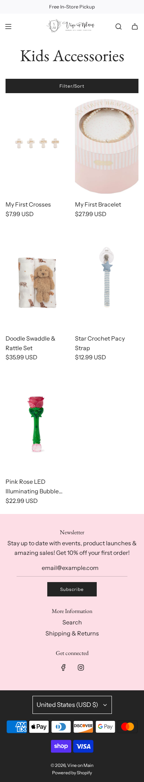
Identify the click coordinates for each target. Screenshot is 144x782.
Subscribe (72, 589)
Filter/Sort (72, 86)
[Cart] (135, 26)
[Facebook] (63, 667)
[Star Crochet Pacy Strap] (107, 280)
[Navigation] (8, 26)
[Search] (118, 26)
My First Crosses (28, 204)
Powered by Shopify (72, 772)
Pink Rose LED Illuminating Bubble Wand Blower (32, 487)
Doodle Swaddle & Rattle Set (30, 343)
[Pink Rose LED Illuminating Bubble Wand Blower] (37, 424)
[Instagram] (81, 667)
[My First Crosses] (37, 146)
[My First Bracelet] (107, 146)
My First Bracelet (98, 204)
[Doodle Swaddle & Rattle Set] (37, 280)
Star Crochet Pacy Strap (100, 343)
